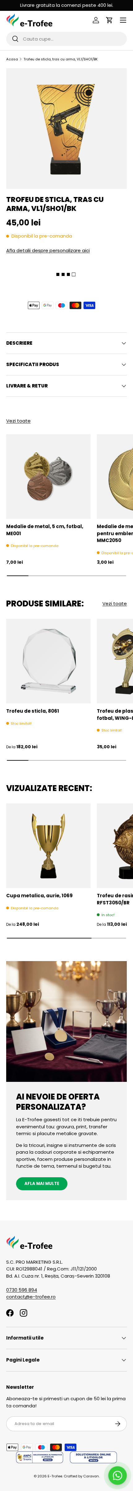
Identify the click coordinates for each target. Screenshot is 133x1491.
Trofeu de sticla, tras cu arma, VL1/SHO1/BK (61, 59)
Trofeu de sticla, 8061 (32, 711)
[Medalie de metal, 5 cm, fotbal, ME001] (48, 476)
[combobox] (66, 39)
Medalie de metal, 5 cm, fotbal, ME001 (44, 530)
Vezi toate (18, 421)
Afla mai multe (41, 1184)
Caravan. (91, 1476)
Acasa (12, 59)
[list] (66, 128)
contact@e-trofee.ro (31, 1296)
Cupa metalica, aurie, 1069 (39, 895)
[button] (109, 20)
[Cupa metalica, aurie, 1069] (48, 845)
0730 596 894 (21, 1290)
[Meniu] (123, 20)
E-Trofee (55, 1476)
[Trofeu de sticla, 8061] (48, 661)
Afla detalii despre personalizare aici (48, 250)
